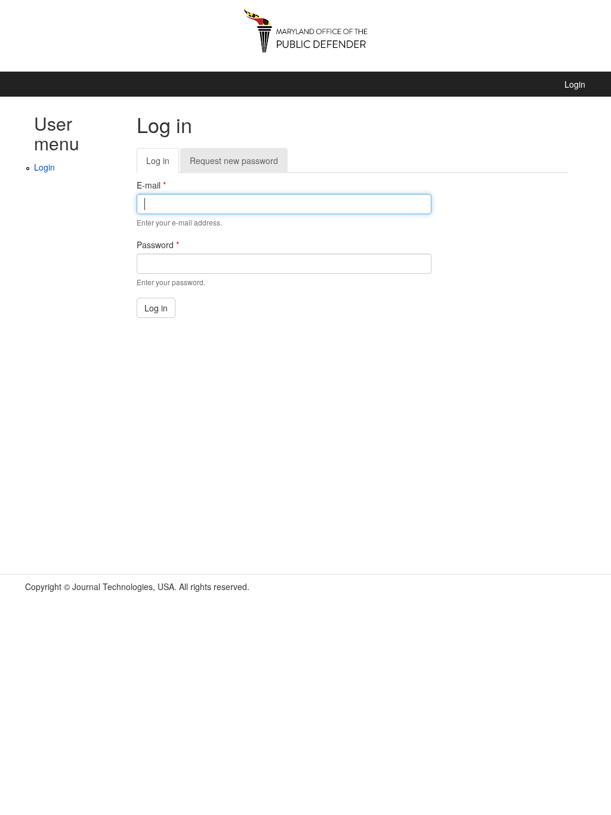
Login (574, 84)
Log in (162, 164)
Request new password (234, 160)
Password (158, 245)
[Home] (305, 36)
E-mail (151, 185)
